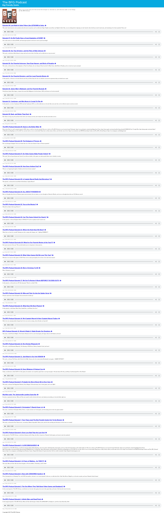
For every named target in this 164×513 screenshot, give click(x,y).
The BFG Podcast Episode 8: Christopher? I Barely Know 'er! (23, 407)
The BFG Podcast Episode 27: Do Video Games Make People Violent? (26, 154)
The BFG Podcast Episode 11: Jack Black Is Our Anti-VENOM (23, 356)
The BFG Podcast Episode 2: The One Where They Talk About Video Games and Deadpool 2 (33, 486)
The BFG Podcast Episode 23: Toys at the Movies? (19, 204)
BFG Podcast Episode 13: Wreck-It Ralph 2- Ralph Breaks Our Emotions (26, 331)
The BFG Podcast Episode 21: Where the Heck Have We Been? (23, 230)
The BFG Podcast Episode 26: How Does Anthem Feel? (21, 166)
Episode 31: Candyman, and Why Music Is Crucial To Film (22, 101)
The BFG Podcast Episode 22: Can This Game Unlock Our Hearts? (25, 217)
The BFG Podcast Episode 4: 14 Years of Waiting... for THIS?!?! (23, 461)
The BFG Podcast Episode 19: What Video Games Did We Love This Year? (27, 255)
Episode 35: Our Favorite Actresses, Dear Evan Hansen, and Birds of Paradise (28, 63)
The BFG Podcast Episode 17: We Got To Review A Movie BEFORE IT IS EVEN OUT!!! (31, 280)
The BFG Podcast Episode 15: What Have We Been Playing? (22, 306)
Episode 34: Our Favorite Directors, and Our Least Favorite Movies (25, 76)
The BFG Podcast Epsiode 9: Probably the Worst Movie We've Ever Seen (27, 382)
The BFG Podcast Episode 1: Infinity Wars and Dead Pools (22, 499)
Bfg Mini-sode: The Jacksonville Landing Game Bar (20, 394)
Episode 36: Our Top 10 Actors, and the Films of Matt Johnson (23, 51)
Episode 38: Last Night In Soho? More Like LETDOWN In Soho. (23, 25)
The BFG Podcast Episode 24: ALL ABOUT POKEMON (21, 192)
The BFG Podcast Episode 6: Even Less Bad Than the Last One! (24, 432)
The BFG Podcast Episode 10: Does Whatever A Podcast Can (23, 369)
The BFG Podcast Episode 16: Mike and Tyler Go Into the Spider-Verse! (26, 293)
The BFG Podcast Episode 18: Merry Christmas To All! (20, 268)
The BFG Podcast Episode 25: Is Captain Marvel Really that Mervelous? (26, 179)
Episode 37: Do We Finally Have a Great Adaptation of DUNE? (23, 38)
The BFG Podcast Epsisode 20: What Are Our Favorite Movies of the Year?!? (28, 242)
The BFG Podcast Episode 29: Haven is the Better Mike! (21, 127)
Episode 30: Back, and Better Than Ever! (16, 114)
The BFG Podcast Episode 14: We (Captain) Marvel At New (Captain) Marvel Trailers (30, 318)
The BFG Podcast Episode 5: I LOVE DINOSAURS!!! (20, 445)
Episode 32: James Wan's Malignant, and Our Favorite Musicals (24, 89)
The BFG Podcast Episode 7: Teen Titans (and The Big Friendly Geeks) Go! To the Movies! (32, 420)
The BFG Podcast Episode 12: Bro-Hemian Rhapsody (20, 344)
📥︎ (45, 25)
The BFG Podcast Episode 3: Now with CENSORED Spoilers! (23, 474)
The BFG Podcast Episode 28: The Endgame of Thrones (21, 141)
